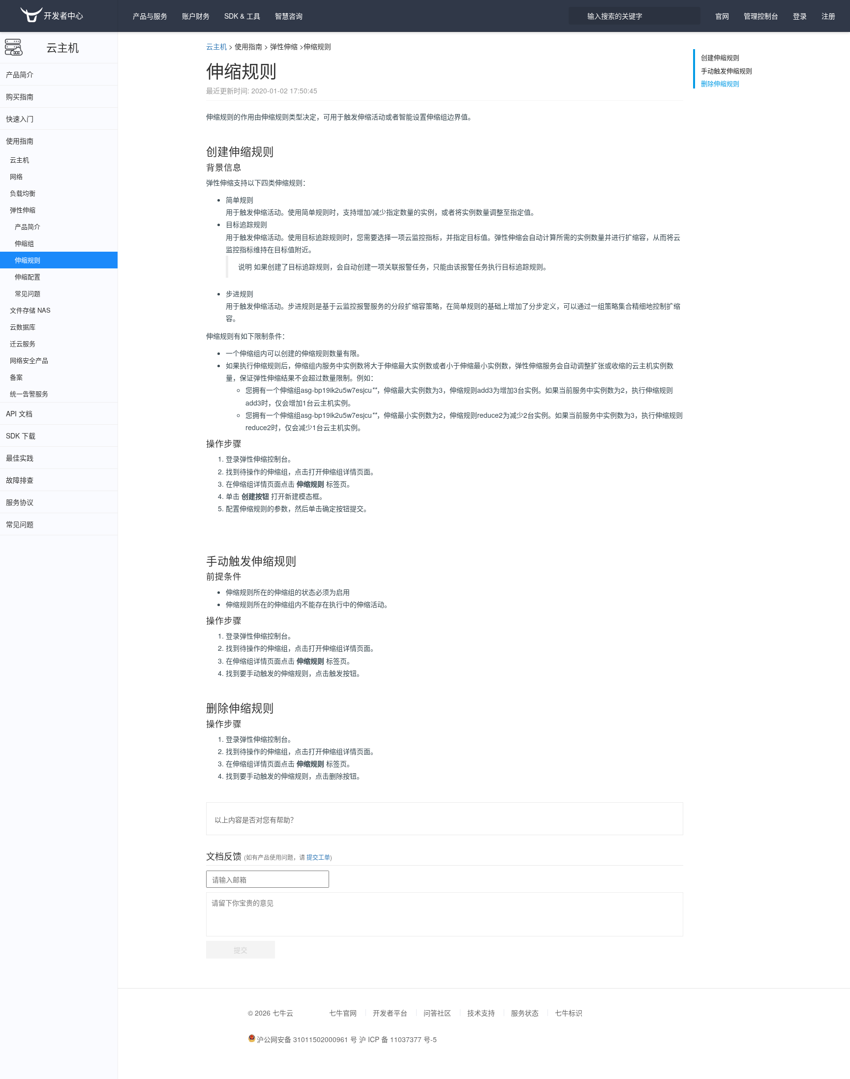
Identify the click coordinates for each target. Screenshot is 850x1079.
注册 (828, 16)
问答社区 (437, 1013)
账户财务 (196, 16)
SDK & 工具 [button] (242, 16)
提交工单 (317, 857)
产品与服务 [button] (150, 16)
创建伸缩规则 (720, 57)
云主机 (62, 47)
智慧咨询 (289, 16)
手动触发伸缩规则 (726, 70)
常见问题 (19, 524)
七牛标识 (568, 1013)
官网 (722, 16)
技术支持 (481, 1013)
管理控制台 (761, 16)
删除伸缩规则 (720, 83)
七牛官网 (343, 1013)
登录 (800, 16)
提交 (240, 950)
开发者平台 (390, 1013)
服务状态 (525, 1013)
